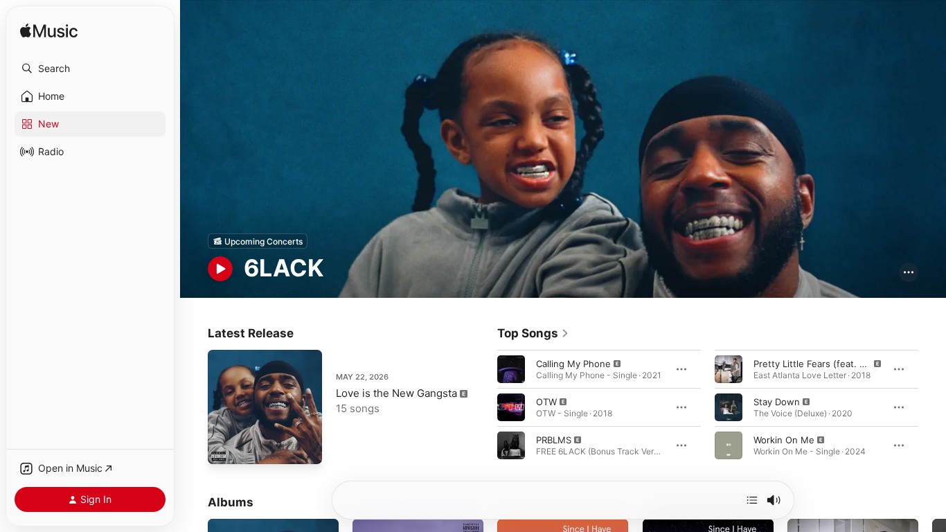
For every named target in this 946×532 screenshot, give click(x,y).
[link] (533, 333)
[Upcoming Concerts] (257, 241)
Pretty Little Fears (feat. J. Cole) (823, 363)
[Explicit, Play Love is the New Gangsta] (225, 446)
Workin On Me (783, 439)
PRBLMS (553, 439)
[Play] (220, 268)
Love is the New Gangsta (396, 393)
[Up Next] (752, 500)
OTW (546, 401)
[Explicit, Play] (511, 369)
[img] (49, 31)
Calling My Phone (573, 363)
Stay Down (776, 401)
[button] (90, 68)
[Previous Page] (483, 407)
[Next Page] (932, 407)
